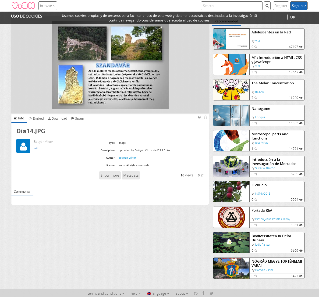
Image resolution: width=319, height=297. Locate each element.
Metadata (130, 175)
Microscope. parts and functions (270, 136)
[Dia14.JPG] (110, 65)
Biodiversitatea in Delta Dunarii (271, 238)
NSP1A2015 (262, 194)
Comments (22, 191)
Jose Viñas (261, 143)
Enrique (260, 117)
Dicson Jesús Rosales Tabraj (272, 219)
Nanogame (261, 108)
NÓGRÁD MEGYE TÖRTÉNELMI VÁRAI (277, 263)
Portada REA (262, 210)
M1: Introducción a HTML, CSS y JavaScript (277, 59)
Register (281, 5)
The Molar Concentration (273, 83)
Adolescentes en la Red (271, 32)
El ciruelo (259, 185)
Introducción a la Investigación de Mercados (274, 161)
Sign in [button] (298, 5)
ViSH (258, 41)
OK (292, 17)
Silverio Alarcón (265, 168)
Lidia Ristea (262, 245)
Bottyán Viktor (264, 270)
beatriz (259, 92)
